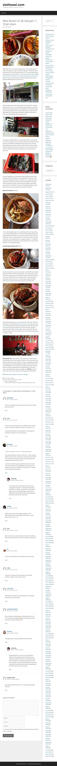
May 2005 (48, 636)
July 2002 (48, 750)
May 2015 (48, 305)
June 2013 (48, 380)
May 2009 (48, 540)
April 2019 (48, 198)
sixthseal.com (13, 4)
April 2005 (48, 638)
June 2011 (48, 459)
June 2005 (48, 633)
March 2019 (49, 200)
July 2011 (48, 457)
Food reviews (7, 378)
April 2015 (48, 307)
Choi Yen (9, 631)
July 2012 (48, 418)
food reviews (13, 379)
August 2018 (49, 226)
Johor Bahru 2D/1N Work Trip (49, 95)
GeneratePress (37, 764)
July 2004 (48, 671)
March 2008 (49, 584)
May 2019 (48, 196)
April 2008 (48, 582)
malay (20, 379)
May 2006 (48, 606)
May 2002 (48, 754)
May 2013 (48, 382)
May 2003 (48, 715)
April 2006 (48, 608)
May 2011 (48, 461)
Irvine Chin (10, 588)
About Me (3, 13)
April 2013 (48, 385)
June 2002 (48, 752)
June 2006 (48, 604)
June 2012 (48, 420)
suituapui (10, 444)
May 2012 (48, 422)
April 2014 (48, 347)
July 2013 (48, 378)
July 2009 (48, 536)
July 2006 (48, 602)
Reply (6, 410)
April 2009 (48, 542)
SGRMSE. (48, 124)
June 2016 (48, 264)
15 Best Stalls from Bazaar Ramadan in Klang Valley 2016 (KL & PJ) (19, 382)
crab (5, 379)
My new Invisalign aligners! (10, 381)
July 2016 (48, 262)
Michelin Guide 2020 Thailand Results (50, 36)
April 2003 (48, 717)
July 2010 (48, 497)
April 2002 (48, 756)
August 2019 (49, 192)
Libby (8, 568)
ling (17, 379)
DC (8, 549)
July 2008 (48, 576)
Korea (36, 324)
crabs (8, 379)
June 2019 (48, 194)
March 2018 (49, 234)
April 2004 (48, 677)
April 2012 (48, 424)
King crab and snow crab (22, 324)
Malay (12, 378)
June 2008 (48, 578)
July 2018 (48, 228)
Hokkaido (6, 327)
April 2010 (48, 503)
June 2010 (48, 499)
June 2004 (48, 673)
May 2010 (48, 501)
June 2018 (48, 230)
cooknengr (48, 148)
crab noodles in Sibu (28, 74)
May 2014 (48, 345)
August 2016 (49, 259)
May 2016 (48, 266)
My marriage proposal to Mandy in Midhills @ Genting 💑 (49, 153)
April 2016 (48, 268)
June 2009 (48, 538)
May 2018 (48, 232)
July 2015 (48, 301)
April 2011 (48, 463)
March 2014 (49, 349)
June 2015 (48, 303)
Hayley (9, 506)
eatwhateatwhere (12, 609)
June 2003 (48, 712)
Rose (8, 418)
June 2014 (48, 343)
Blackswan (10, 398)
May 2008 (48, 580)
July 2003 (48, 710)
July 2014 (48, 340)
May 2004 (48, 675)
